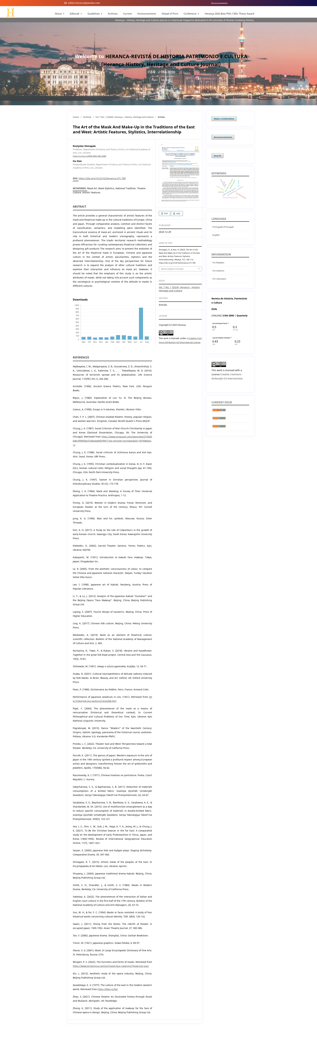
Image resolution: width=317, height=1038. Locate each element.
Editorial (75, 13)
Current (127, 13)
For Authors (218, 270)
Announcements (219, 3)
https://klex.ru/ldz (108, 989)
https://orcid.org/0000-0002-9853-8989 (89, 156)
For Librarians (219, 278)
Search (217, 155)
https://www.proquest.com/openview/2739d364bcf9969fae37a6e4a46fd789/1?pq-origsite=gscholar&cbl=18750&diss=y (112, 440)
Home (76, 116)
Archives (113, 13)
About (58, 13)
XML (178, 213)
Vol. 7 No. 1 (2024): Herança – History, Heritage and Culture (124, 116)
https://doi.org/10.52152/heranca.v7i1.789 (102, 178)
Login (155, 79)
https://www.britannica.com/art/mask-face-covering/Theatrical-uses (111, 966)
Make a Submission (224, 118)
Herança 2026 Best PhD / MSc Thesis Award (229, 13)
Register (166, 79)
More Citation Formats (172, 268)
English (216, 234)
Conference (190, 13)
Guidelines (94, 13)
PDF (165, 213)
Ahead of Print (170, 13)
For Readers (218, 262)
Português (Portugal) (223, 226)
